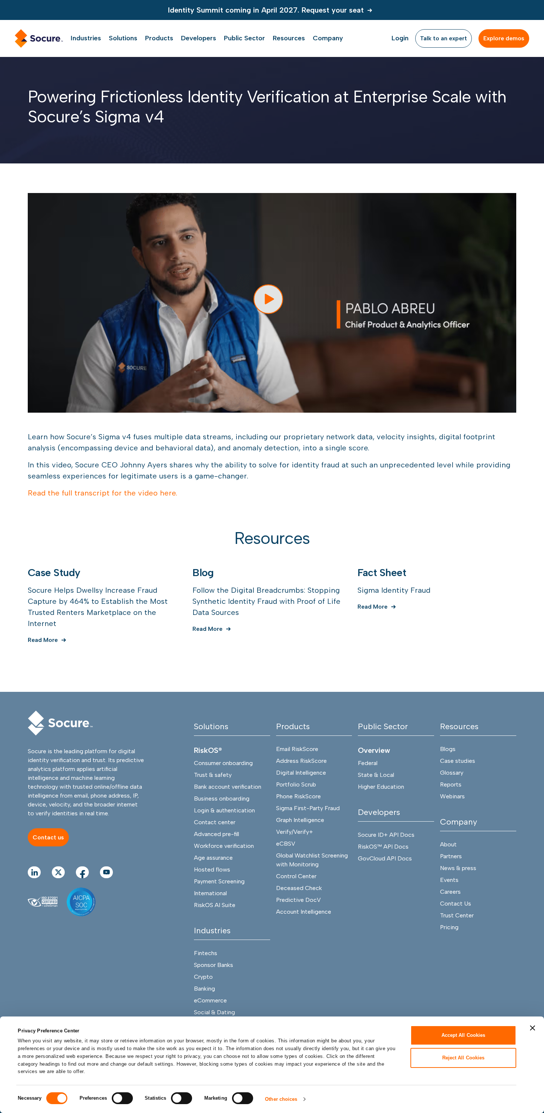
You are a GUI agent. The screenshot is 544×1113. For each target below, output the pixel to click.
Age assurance (213, 857)
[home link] (39, 38)
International (210, 893)
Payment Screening (219, 881)
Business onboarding (221, 798)
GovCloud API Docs (385, 858)
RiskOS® (208, 750)
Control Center (296, 876)
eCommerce (210, 1000)
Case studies (457, 760)
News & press (458, 868)
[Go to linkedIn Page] (34, 872)
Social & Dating (214, 1012)
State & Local (376, 774)
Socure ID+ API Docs (386, 834)
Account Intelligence (303, 911)
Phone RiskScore (298, 796)
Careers (450, 891)
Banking (204, 988)
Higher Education (381, 786)
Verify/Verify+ (294, 831)
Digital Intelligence (301, 772)
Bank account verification (227, 786)
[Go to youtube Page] (106, 872)
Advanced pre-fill (216, 834)
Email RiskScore (297, 748)
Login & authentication (224, 810)
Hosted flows (212, 869)
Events (449, 879)
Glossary (451, 772)
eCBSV (285, 843)
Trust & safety (213, 774)
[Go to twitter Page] (58, 872)
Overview (374, 750)
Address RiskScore (301, 760)
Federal (367, 763)
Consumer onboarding (223, 763)
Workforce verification (224, 845)
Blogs (448, 748)
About (448, 844)
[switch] (122, 1098)
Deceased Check (299, 888)
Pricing (449, 927)
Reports (450, 784)
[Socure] (60, 723)
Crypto (203, 976)
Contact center (214, 822)
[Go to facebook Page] (82, 872)
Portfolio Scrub (296, 784)
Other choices (281, 1099)
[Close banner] (532, 1028)
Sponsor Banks (213, 964)
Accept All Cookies (463, 1035)
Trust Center (457, 915)
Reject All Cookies (463, 1057)
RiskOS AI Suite (214, 905)
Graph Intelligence (300, 819)
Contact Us (455, 903)
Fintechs (205, 953)
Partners (451, 856)
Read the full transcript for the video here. (102, 492)
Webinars (452, 796)
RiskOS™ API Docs (383, 846)
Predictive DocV (298, 899)
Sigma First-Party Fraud (308, 808)
